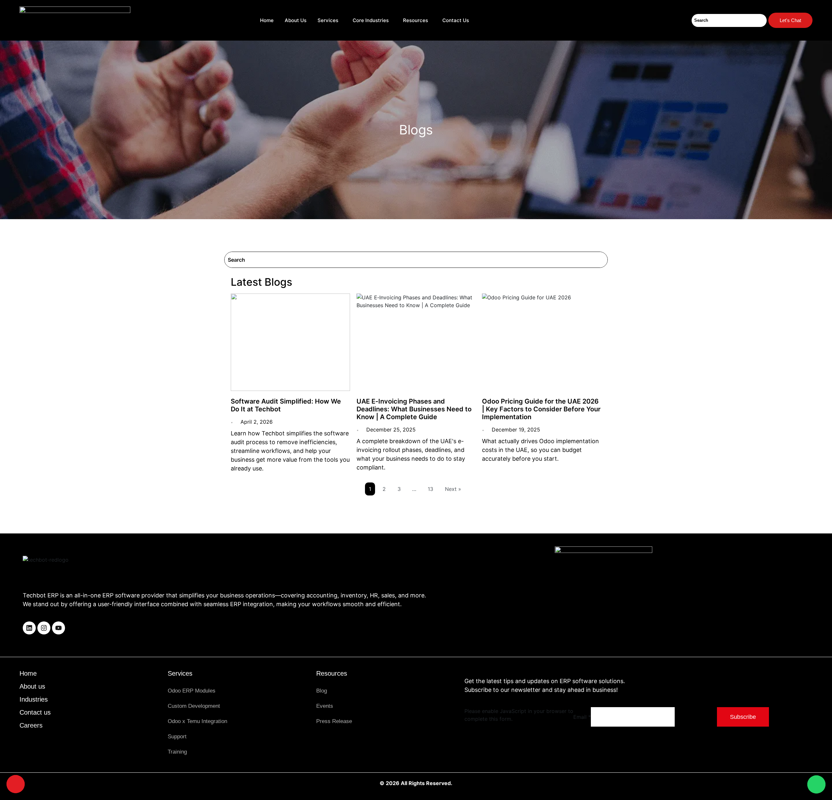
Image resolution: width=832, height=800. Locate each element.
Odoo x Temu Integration (197, 721)
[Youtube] (58, 627)
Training (177, 752)
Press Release (334, 721)
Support (177, 736)
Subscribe (743, 717)
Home (267, 20)
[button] (329, 20)
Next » (453, 489)
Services (328, 20)
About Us (295, 20)
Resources (415, 20)
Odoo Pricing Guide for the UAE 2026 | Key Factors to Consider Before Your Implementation (541, 409)
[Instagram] (43, 627)
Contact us (35, 712)
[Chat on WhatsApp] (816, 784)
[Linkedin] (29, 627)
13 (430, 489)
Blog (321, 691)
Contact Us (456, 20)
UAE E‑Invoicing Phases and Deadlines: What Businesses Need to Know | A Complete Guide (414, 409)
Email (582, 717)
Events (324, 706)
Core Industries (371, 20)
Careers (31, 725)
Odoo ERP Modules (191, 691)
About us (32, 686)
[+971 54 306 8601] (15, 784)
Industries (34, 699)
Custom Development (194, 706)
